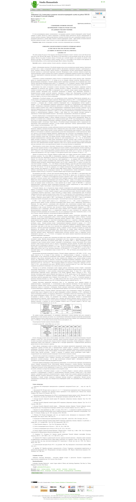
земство (42, 470)
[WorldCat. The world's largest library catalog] (44, 488)
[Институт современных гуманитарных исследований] (44, 491)
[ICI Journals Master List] (81, 488)
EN (104, 2)
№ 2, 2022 (42, 19)
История (38, 20)
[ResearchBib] (81, 491)
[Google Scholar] (62, 488)
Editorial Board (46, 9)
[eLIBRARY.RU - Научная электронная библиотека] (71, 488)
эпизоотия (60, 470)
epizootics (58, 469)
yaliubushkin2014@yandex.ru (43, 467)
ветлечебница (78, 470)
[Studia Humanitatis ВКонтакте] (98, 13)
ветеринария (48, 470)
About (38, 9)
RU (102, 2)
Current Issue (68, 9)
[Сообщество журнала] (96, 13)
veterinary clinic (72, 469)
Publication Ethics (83, 9)
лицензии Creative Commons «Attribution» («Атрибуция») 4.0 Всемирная (76, 499)
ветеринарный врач (68, 470)
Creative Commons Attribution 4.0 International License (63, 482)
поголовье (54, 470)
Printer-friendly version (37, 473)
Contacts (92, 9)
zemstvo (38, 469)
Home (33, 9)
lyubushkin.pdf (42, 22)
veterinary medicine (45, 469)
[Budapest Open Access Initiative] (90, 488)
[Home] (35, 7)
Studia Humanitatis (48, 2)
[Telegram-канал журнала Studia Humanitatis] (101, 13)
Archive (75, 9)
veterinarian (64, 469)
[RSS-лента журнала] (99, 13)
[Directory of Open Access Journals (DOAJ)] (34, 488)
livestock (53, 469)
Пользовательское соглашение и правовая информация (68, 494)
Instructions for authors (57, 9)
